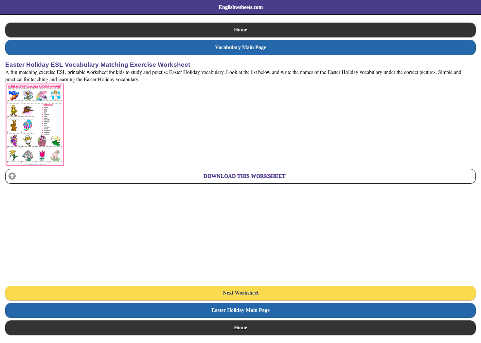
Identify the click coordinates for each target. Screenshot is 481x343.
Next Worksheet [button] (240, 293)
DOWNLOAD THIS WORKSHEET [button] (245, 176)
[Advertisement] (54, 227)
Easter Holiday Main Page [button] (240, 310)
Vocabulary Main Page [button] (240, 47)
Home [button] (240, 29)
